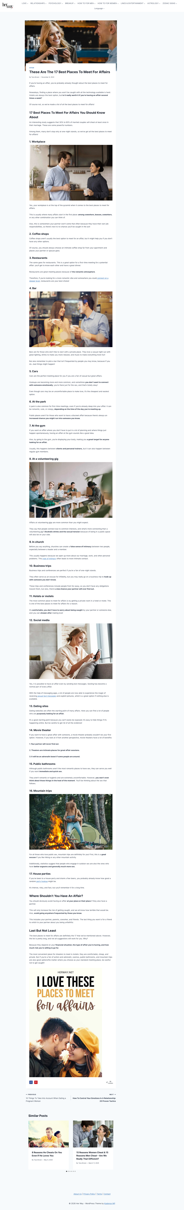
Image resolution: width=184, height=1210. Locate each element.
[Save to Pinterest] (36, 1082)
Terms (99, 1194)
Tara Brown (35, 77)
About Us (78, 1194)
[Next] (110, 1145)
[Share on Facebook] (31, 1082)
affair (31, 68)
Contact (107, 1194)
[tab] (66, 1171)
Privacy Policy (89, 1194)
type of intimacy (49, 559)
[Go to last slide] (32, 1145)
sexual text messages (46, 696)
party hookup (42, 881)
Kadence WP (109, 1203)
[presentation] (48, 1134)
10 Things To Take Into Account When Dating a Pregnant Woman (46, 1098)
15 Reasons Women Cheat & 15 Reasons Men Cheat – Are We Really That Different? (92, 1155)
